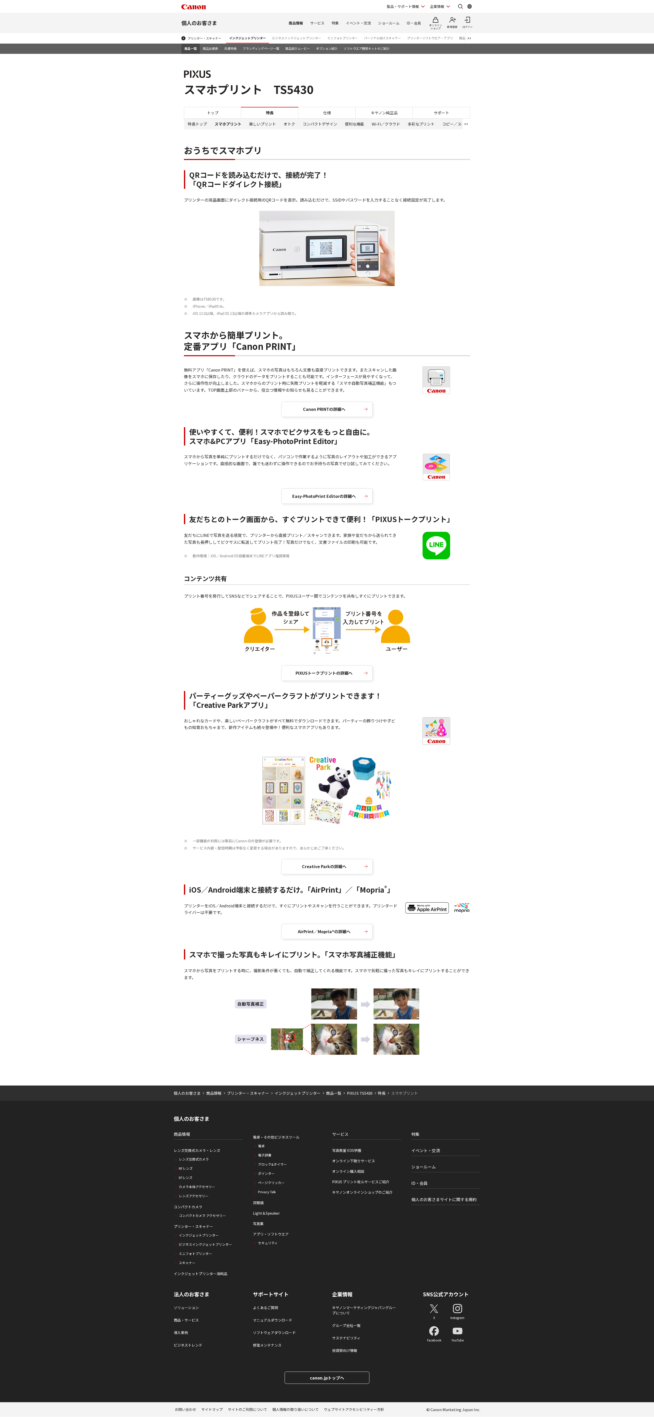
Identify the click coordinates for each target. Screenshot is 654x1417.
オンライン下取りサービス (353, 1160)
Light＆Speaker (266, 1213)
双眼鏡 (258, 1202)
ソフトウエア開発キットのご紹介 (367, 48)
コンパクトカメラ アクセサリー (202, 1215)
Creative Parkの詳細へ (324, 866)
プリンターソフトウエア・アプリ (430, 38)
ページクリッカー (271, 1182)
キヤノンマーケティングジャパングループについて (364, 1310)
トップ (212, 112)
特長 (382, 1093)
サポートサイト (271, 1294)
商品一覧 (190, 48)
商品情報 (296, 23)
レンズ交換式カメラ (194, 1159)
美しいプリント (262, 124)
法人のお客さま (191, 1294)
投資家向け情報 (344, 1350)
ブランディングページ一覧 (261, 48)
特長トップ (197, 124)
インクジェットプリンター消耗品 (200, 1273)
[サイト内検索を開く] (460, 6)
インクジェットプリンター (247, 38)
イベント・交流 (358, 23)
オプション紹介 (326, 48)
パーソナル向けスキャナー (382, 38)
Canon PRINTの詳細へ (324, 409)
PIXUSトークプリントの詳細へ (324, 673)
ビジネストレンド (188, 1345)
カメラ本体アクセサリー (197, 1186)
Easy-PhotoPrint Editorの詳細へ (324, 496)
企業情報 (437, 6)
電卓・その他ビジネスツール (276, 1137)
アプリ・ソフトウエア (271, 1234)
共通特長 (230, 48)
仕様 (327, 112)
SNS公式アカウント (446, 1294)
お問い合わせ (185, 1409)
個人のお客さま (199, 23)
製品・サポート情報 (403, 6)
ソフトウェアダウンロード (274, 1332)
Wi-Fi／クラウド (386, 124)
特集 (335, 23)
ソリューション (186, 1307)
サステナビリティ (346, 1337)
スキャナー (187, 1262)
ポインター (266, 1173)
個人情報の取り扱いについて (295, 1409)
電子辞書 (264, 1155)
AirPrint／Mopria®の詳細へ (324, 931)
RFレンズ (186, 1168)
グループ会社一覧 (346, 1325)
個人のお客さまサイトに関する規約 (444, 1199)
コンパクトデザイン (320, 124)
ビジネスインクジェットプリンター (296, 38)
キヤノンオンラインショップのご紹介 (362, 1192)
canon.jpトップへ (327, 1378)
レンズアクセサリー (193, 1195)
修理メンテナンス (267, 1345)
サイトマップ (212, 1409)
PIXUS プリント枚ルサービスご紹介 (360, 1181)
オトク (289, 124)
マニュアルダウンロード (272, 1320)
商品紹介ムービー (297, 48)
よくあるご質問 (265, 1307)
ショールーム (389, 23)
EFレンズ (185, 1177)
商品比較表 (210, 48)
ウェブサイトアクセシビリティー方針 (354, 1409)
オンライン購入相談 (348, 1171)
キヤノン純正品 (384, 112)
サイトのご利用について (247, 1409)
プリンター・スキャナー (204, 38)
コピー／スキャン (457, 124)
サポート (441, 112)
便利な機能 (354, 124)
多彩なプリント (421, 124)
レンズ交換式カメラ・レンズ (197, 1150)
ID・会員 (414, 23)
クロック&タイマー (272, 1164)
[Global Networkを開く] (469, 6)
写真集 (258, 1223)
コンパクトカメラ (188, 1206)
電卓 (261, 1145)
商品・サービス (186, 1320)
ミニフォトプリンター (342, 38)
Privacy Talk (267, 1191)
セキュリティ (268, 1242)
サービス (317, 23)
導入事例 (181, 1332)
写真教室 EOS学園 (346, 1150)
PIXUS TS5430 (359, 1093)
